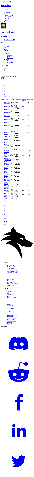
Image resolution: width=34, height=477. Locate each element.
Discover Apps (11, 280)
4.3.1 (5, 193)
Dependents (10, 62)
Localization (7, 53)
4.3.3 (5, 168)
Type (2, 99)
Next (5, 96)
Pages (5, 52)
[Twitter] (18, 475)
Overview (6, 46)
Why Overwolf (11, 268)
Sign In (14, 1)
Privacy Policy (11, 319)
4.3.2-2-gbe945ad (6, 172)
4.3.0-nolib (7, 106)
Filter (2, 78)
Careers (9, 294)
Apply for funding (12, 272)
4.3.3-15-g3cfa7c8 (6, 135)
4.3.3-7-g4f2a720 (6, 145)
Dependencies (11, 61)
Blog (8, 296)
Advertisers (10, 305)
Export (9, 56)
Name (7, 99)
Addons (4, 36)
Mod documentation (12, 271)
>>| (5, 74)
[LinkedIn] (18, 445)
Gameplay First (11, 282)
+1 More (6, 152)
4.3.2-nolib (7, 112)
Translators (10, 58)
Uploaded (18, 99)
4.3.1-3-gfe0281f (6, 180)
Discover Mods (11, 279)
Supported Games (12, 316)
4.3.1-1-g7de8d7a (6, 189)
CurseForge (4, 1)
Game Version (24, 99)
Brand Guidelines (11, 297)
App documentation (12, 269)
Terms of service (11, 318)
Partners (9, 304)
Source (6, 50)
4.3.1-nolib (7, 103)
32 (4, 94)
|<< (5, 68)
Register (9, 1)
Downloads (30, 99)
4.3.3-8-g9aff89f (6, 140)
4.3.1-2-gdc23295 (6, 184)
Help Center (10, 315)
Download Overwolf (12, 283)
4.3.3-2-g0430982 (6, 164)
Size (13, 99)
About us (9, 291)
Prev (5, 81)
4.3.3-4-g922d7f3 (6, 159)
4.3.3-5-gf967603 (6, 154)
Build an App (10, 265)
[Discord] (18, 357)
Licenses (9, 322)
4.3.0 (5, 196)
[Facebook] (18, 416)
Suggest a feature (11, 285)
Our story (9, 293)
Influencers (10, 307)
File (5, 47)
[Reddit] (18, 386)
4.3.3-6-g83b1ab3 (6, 149)
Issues (5, 49)
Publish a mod (11, 266)
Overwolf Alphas (11, 321)
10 (4, 91)
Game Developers (12, 308)
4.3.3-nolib (7, 109)
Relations (6, 59)
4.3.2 (5, 176)
